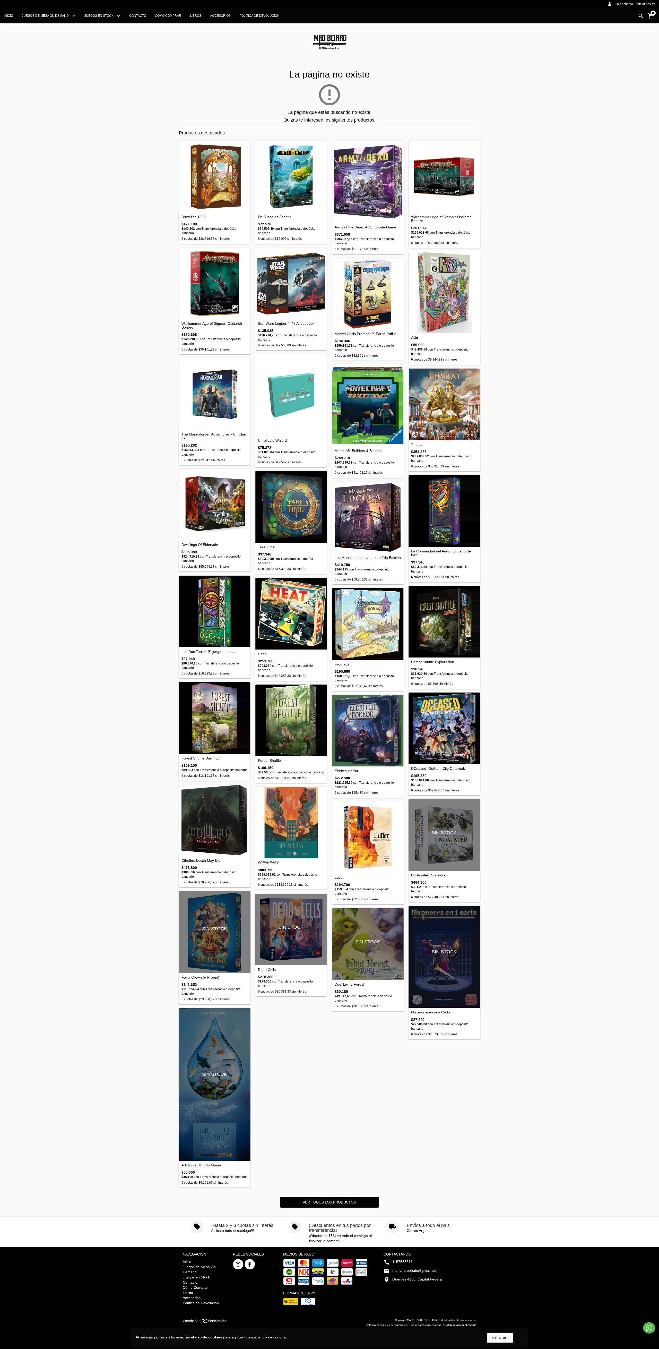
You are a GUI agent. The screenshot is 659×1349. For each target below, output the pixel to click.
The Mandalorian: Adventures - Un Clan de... (213, 436)
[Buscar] (641, 16)
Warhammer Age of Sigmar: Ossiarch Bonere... (441, 219)
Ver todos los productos (329, 1202)
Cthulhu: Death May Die (200, 861)
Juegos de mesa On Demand (46, 16)
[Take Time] (291, 507)
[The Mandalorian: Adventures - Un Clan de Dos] (214, 394)
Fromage (342, 664)
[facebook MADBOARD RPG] (250, 1264)
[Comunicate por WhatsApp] (649, 1328)
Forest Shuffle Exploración (432, 662)
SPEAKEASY (268, 863)
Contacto (137, 16)
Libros (195, 16)
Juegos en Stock (99, 16)
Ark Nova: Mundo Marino (201, 1165)
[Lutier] (368, 837)
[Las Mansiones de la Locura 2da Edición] (368, 517)
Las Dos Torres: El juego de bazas (209, 652)
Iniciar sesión (646, 4)
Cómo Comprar (168, 16)
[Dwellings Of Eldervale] (214, 504)
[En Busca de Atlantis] (291, 176)
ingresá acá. (434, 1325)
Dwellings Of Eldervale (199, 545)
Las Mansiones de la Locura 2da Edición (368, 558)
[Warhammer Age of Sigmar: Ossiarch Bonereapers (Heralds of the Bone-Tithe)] (444, 176)
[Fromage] (368, 624)
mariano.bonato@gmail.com (415, 1270)
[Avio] (444, 292)
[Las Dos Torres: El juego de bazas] (214, 611)
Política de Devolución (259, 16)
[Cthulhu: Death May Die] (214, 820)
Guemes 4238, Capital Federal (417, 1279)
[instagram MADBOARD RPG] (238, 1264)
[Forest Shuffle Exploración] (444, 622)
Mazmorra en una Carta (430, 1012)
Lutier (339, 878)
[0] (650, 18)
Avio (414, 338)
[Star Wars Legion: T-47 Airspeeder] (291, 283)
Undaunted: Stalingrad (429, 875)
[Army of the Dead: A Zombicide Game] (368, 182)
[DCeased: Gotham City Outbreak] (444, 728)
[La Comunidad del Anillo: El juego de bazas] (444, 511)
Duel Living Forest (349, 984)
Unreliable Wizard (272, 440)
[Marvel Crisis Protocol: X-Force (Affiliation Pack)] (368, 293)
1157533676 (402, 1262)
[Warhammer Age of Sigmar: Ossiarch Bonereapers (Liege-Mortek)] (214, 283)
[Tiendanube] (205, 1322)
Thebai (416, 445)
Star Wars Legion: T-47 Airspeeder (286, 324)
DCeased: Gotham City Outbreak (438, 769)
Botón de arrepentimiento (460, 1325)
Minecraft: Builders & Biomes (358, 451)
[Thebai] (444, 404)
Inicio (8, 16)
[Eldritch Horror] (368, 730)
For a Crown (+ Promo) (200, 977)
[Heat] (291, 614)
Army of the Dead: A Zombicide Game (365, 227)
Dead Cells (267, 970)
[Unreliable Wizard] (291, 395)
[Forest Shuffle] (291, 720)
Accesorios (220, 16)
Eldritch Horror (346, 771)
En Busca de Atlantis (274, 217)
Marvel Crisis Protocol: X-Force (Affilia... (367, 334)
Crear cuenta (624, 4)
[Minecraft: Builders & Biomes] (368, 405)
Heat (262, 654)
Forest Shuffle (269, 761)
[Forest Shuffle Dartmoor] (214, 718)
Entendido (499, 1338)
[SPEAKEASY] (291, 822)
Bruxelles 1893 (193, 217)
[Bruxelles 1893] (214, 176)
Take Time (266, 547)
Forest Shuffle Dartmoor (201, 758)
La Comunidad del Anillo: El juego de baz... (441, 553)
